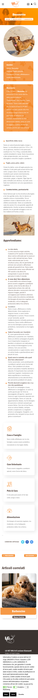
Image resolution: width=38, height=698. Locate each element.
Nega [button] (6, 694)
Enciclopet (17, 19)
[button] (28, 4)
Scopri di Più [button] (28, 684)
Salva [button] (13, 694)
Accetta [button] (21, 694)
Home (8, 19)
